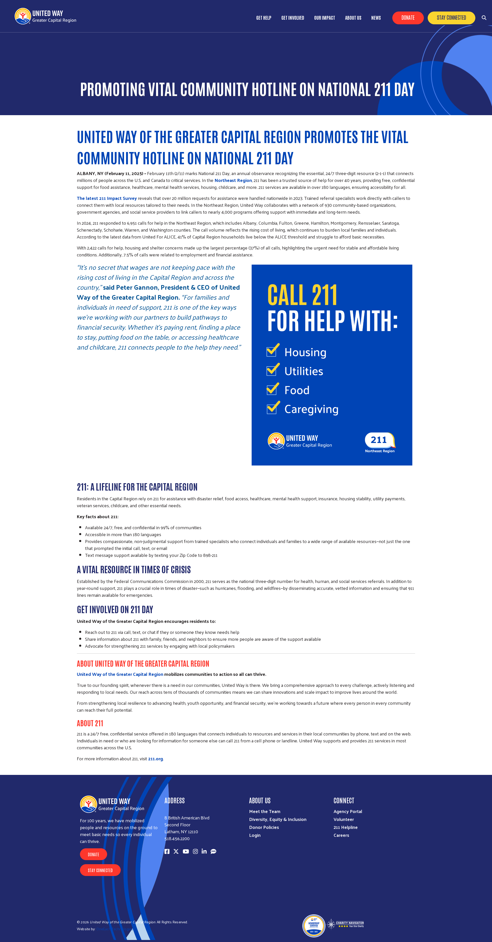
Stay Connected (451, 17)
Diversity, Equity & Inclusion (277, 819)
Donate (408, 17)
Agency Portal (348, 811)
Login (255, 835)
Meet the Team (264, 811)
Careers (341, 835)
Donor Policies (264, 827)
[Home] (47, 16)
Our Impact (324, 17)
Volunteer (344, 819)
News (376, 17)
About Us (353, 17)
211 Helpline (346, 827)
